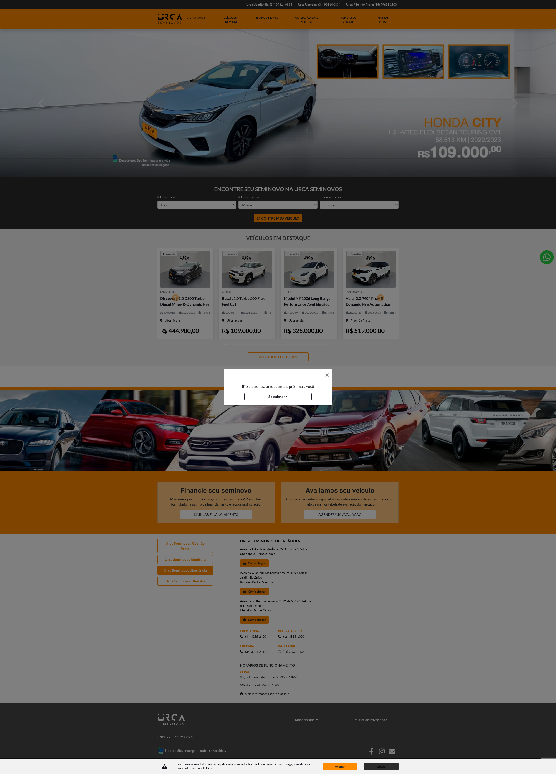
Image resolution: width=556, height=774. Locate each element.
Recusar (381, 766)
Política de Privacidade (251, 764)
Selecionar (276, 396)
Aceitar (340, 766)
